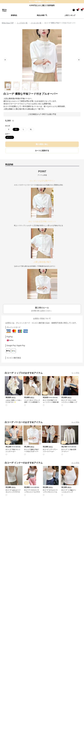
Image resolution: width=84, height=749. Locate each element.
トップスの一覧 (22, 23)
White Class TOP (8, 23)
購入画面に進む (42, 144)
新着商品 (14, 15)
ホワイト (10, 137)
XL (31, 129)
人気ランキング (70, 15)
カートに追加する (42, 150)
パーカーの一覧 (36, 23)
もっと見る (75, 373)
